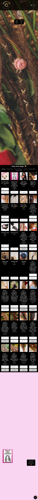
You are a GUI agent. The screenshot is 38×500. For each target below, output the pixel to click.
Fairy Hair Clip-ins (10, 169)
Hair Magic (4, 169)
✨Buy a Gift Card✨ (16, 22)
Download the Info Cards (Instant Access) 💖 (31, 462)
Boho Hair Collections (18, 169)
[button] (35, 497)
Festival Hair (26, 169)
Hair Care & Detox (19, 170)
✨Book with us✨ (21, 22)
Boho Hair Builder (32, 169)
